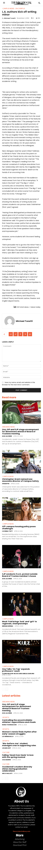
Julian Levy (6, 748)
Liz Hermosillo (7, 736)
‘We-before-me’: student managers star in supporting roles (19, 744)
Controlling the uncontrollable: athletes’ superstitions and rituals (19, 721)
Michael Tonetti (10, 18)
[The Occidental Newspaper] (21, 3)
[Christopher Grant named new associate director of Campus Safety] (21, 461)
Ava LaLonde (7, 436)
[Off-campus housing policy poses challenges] (21, 509)
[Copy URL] (15, 334)
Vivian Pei (5, 484)
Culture (5, 752)
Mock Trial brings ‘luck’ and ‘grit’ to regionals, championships (19, 622)
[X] (25, 334)
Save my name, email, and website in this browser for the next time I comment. (18, 383)
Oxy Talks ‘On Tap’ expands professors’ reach (16, 670)
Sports (5, 717)
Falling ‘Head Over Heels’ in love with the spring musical (18, 756)
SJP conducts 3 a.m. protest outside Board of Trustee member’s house (19, 575)
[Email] (11, 334)
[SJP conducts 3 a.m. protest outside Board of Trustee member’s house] (21, 556)
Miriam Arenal (7, 626)
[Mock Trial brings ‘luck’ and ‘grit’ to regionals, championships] (21, 604)
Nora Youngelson (9, 725)
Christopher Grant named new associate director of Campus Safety (20, 480)
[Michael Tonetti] (9, 321)
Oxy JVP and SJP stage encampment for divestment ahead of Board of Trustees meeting (20, 431)
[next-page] (6, 689)
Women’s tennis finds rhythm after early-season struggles (19, 732)
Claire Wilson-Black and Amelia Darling (18, 674)
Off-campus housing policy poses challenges (19, 527)
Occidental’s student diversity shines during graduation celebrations (17, 768)
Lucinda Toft (7, 531)
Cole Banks (6, 760)
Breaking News (8, 427)
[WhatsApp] (30, 334)
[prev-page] (3, 689)
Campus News (8, 476)
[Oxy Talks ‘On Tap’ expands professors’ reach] (21, 651)
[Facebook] (20, 334)
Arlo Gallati (7, 773)
